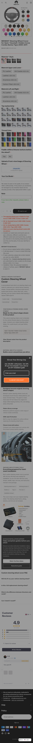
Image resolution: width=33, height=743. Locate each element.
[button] (25, 739)
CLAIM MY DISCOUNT (16, 380)
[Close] (30, 358)
